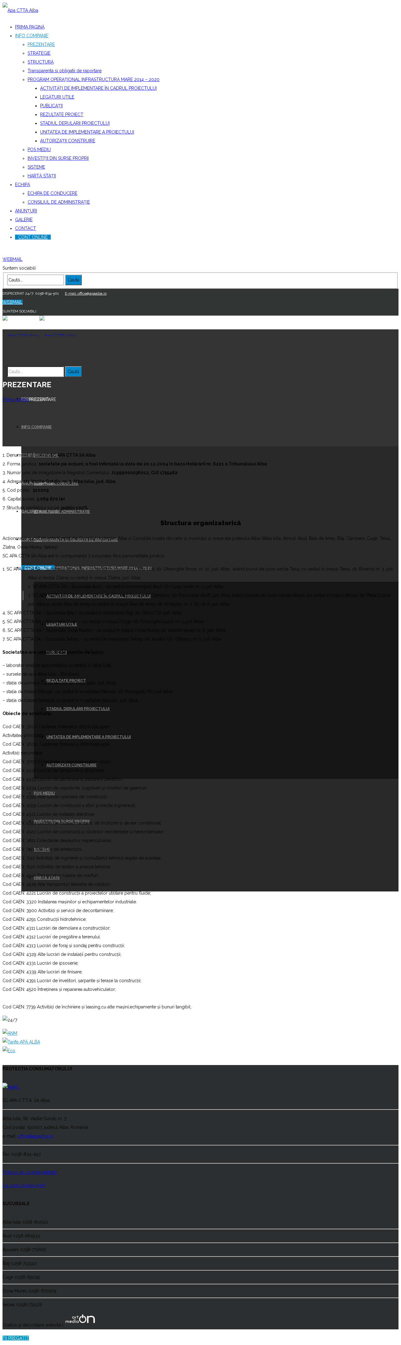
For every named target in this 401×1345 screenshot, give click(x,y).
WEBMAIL (13, 259)
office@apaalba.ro (36, 1136)
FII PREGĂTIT (16, 1338)
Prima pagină (16, 399)
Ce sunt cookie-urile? (24, 1185)
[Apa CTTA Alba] (20, 10)
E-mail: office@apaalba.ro (86, 250)
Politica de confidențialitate (30, 1172)
